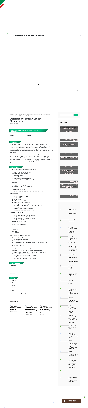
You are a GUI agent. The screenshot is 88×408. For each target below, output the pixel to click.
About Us (17, 84)
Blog (37, 84)
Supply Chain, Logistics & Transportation (24, 114)
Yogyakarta (48, 114)
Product (25, 84)
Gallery (32, 84)
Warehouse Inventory (40, 114)
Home (10, 84)
